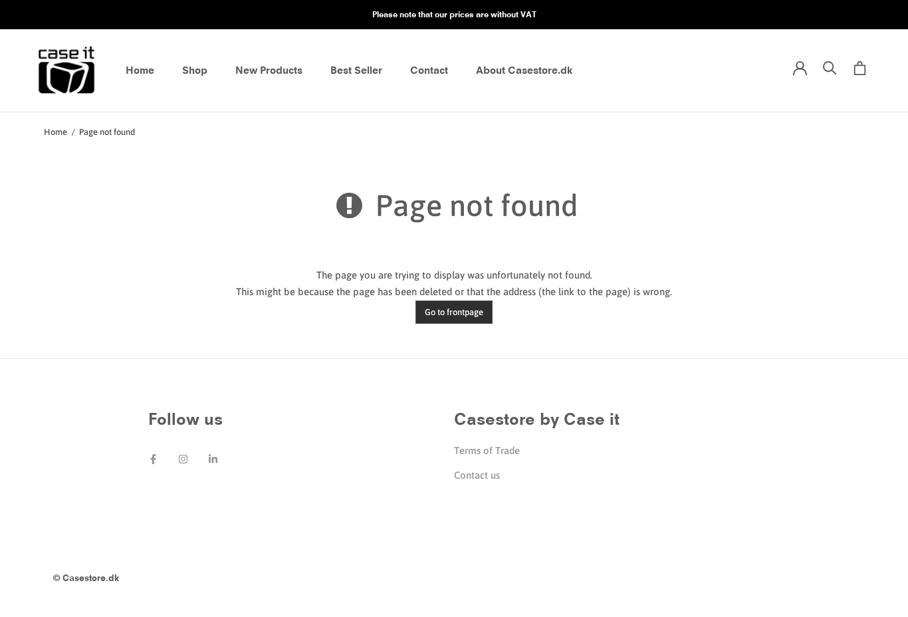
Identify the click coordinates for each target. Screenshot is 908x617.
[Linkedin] (213, 458)
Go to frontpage (454, 312)
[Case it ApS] (66, 71)
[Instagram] (183, 458)
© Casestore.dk (86, 577)
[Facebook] (153, 458)
